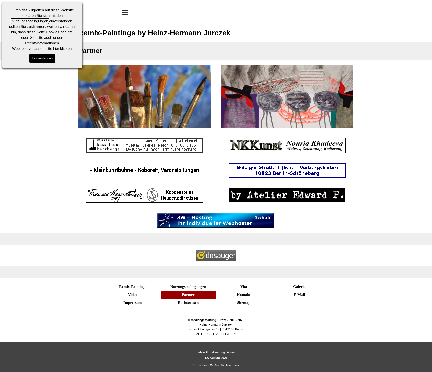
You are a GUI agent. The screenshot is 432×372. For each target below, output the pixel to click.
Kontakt (243, 295)
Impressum (133, 303)
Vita (243, 287)
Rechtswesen (188, 303)
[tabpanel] (216, 327)
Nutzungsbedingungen (30, 21)
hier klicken (62, 49)
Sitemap (243, 303)
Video (133, 295)
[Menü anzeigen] (125, 12)
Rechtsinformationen (42, 43)
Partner (188, 295)
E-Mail (299, 295)
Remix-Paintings (132, 287)
